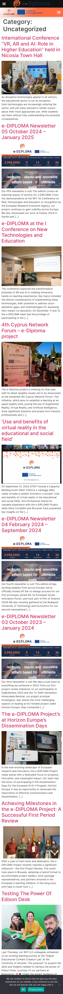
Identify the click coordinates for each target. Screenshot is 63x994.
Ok (23, 989)
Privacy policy (36, 989)
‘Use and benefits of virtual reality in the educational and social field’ (27, 430)
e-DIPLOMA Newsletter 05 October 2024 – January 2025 (29, 131)
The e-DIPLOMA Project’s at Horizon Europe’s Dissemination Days (31, 720)
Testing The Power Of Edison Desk (27, 896)
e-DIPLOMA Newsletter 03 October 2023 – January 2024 (29, 622)
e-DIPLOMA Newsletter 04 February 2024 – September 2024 (29, 524)
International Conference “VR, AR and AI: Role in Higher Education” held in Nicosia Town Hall (31, 46)
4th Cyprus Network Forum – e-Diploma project (25, 330)
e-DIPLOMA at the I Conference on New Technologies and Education (25, 232)
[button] (59, 12)
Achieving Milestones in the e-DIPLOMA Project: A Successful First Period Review (31, 812)
